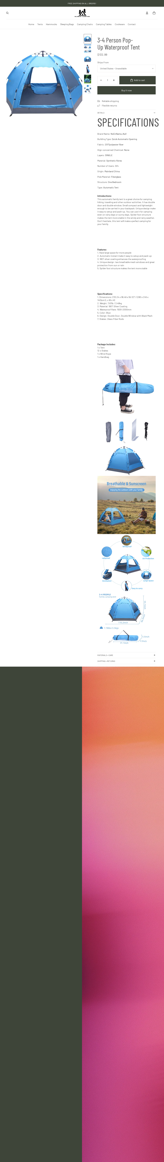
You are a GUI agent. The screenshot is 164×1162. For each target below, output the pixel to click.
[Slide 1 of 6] (87, 38)
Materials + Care (105, 655)
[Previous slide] (9, 81)
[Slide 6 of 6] (87, 89)
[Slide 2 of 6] (87, 48)
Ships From (103, 62)
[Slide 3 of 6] (87, 58)
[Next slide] (79, 81)
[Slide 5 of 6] (87, 79)
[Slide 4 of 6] (87, 69)
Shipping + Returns (106, 661)
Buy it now (126, 90)
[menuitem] (31, 24)
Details (100, 113)
